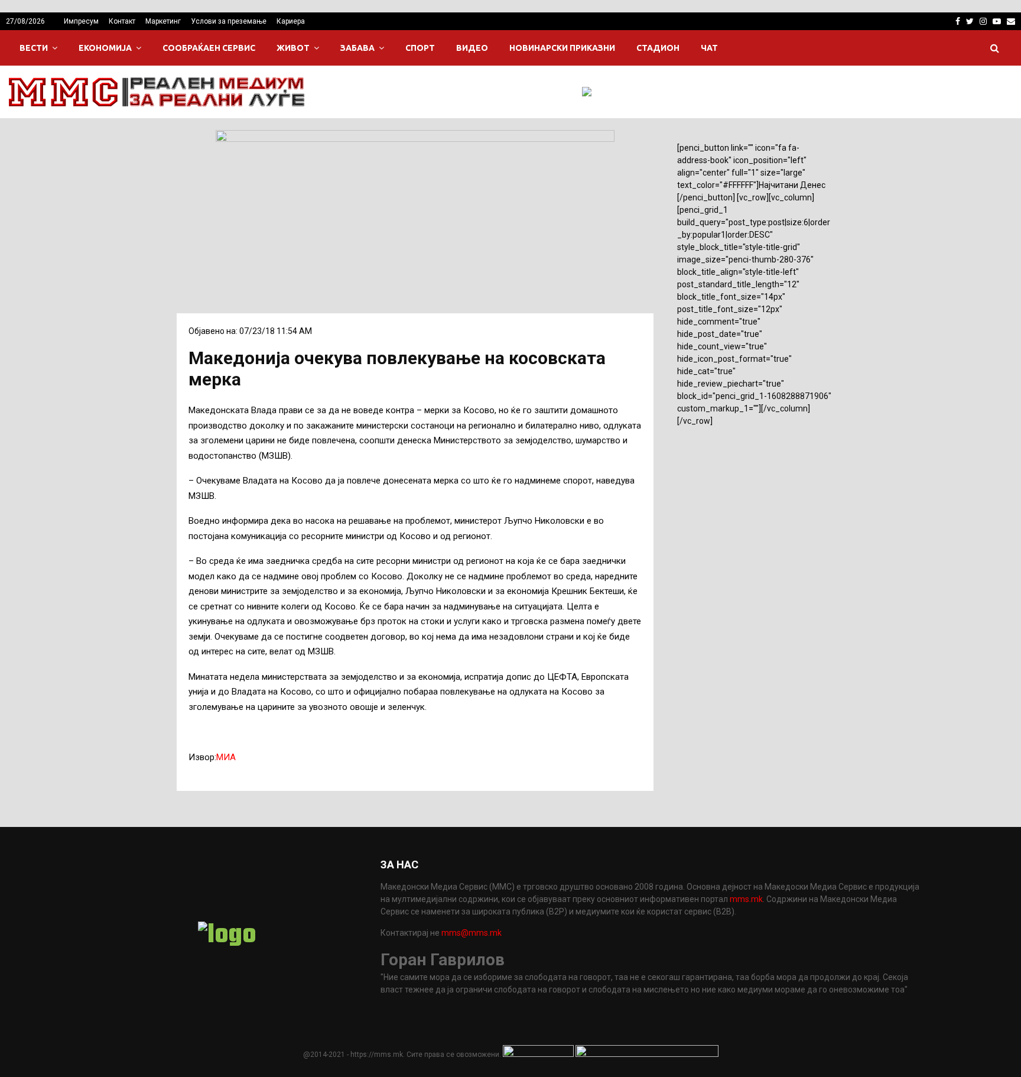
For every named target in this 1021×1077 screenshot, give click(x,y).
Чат (709, 48)
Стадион (657, 48)
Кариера (291, 21)
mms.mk (746, 899)
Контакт (122, 21)
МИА (226, 757)
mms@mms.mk (471, 932)
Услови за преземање (228, 21)
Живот (293, 48)
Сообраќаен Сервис (208, 48)
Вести (33, 48)
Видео (472, 48)
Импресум (81, 21)
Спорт (420, 48)
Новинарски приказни (562, 48)
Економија (105, 48)
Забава (357, 48)
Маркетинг (163, 21)
